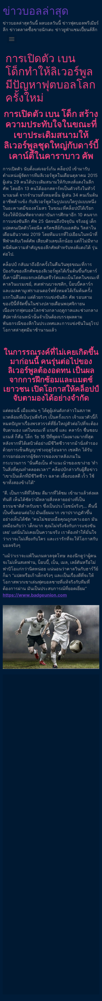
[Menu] (12, 39)
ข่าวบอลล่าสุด (36, 10)
